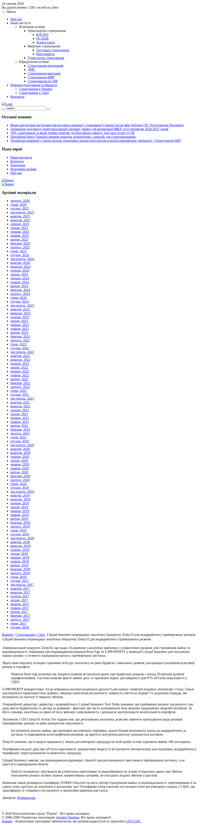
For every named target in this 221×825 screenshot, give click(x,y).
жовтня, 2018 (20, 542)
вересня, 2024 (20, 266)
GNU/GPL (133, 821)
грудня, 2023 (19, 301)
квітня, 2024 (19, 286)
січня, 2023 (18, 344)
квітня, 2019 (19, 519)
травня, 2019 (19, 515)
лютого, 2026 (20, 201)
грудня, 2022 (19, 348)
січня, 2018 (18, 577)
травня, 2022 (19, 375)
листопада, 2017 (22, 584)
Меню (11, 12)
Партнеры (17, 165)
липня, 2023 (19, 321)
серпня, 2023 (19, 317)
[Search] (3, 109)
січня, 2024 (18, 297)
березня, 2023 (20, 336)
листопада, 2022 (22, 352)
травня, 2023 (19, 329)
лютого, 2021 (20, 433)
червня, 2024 (19, 278)
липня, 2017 (19, 600)
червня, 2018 (19, 557)
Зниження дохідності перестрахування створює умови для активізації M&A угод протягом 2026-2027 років (89, 129)
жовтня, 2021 (20, 402)
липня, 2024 (19, 274)
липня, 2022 (19, 367)
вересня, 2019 (20, 499)
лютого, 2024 (20, 294)
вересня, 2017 (20, 592)
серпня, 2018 (19, 550)
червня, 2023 (19, 325)
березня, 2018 (20, 569)
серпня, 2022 (19, 363)
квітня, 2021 (19, 425)
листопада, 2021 (22, 398)
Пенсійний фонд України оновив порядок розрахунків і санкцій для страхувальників (73, 137)
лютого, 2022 (20, 387)
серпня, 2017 (19, 596)
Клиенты (17, 161)
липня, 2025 (19, 228)
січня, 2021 (18, 437)
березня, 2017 (20, 616)
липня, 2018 (19, 553)
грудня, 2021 (19, 394)
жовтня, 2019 (20, 495)
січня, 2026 (18, 204)
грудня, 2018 (19, 534)
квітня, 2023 (19, 332)
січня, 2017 (18, 623)
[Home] (7, 104)
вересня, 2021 (20, 406)
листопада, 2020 (22, 445)
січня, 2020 (18, 484)
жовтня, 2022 (20, 356)
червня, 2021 (19, 418)
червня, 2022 (19, 371)
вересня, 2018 (20, 546)
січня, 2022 (18, 391)
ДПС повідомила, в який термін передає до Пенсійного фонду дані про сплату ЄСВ (72, 133)
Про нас (16, 173)
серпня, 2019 (19, 503)
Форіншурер (26, 798)
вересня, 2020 (20, 453)
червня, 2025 (19, 232)
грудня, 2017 (19, 581)
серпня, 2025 (19, 224)
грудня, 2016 (19, 627)
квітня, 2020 (19, 472)
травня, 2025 (19, 235)
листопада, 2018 (22, 538)
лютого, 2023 (20, 340)
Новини (8, 634)
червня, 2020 (19, 464)
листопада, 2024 (22, 259)
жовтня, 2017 (20, 588)
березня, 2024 (20, 290)
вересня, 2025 (20, 220)
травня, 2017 (19, 608)
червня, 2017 (19, 604)
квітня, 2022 (19, 379)
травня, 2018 (19, 561)
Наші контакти (21, 157)
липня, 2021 (19, 414)
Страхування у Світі (30, 634)
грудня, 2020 (19, 441)
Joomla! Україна (67, 817)
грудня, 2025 (19, 208)
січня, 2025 (18, 251)
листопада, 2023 (22, 305)
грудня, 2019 (19, 488)
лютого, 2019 (20, 526)
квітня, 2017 (19, 612)
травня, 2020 (19, 468)
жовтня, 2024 (20, 263)
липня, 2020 (19, 460)
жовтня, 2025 (20, 216)
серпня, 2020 (19, 457)
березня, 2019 (20, 522)
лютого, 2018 (20, 573)
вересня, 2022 (20, 360)
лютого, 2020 (20, 480)
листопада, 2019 (22, 491)
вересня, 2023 (20, 313)
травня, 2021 (19, 422)
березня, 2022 (20, 383)
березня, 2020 (20, 476)
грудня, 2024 (19, 255)
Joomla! (7, 821)
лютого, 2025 (20, 247)
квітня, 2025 (19, 239)
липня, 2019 (19, 507)
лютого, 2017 (20, 619)
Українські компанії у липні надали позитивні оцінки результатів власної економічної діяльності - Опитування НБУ (95, 140)
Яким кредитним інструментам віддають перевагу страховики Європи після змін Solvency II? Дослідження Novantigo (97, 125)
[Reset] (48, 109)
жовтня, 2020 (20, 449)
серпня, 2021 (19, 410)
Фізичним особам (23, 169)
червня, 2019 (19, 511)
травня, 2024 (19, 282)
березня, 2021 (20, 429)
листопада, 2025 (22, 212)
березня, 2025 (20, 243)
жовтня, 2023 (20, 309)
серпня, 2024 (19, 270)
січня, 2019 (18, 530)
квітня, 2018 (19, 565)
